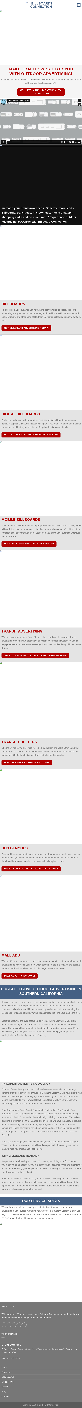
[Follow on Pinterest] (24, 1324)
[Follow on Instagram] (9, 1324)
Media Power (8, 1382)
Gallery (5, 1386)
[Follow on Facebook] (4, 1324)
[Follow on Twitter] (14, 1324)
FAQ (4, 1391)
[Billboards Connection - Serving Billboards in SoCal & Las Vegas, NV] (41, 5)
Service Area (8, 1377)
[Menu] (3, 5)
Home (4, 1367)
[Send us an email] (19, 1324)
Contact (5, 1396)
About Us (6, 1372)
